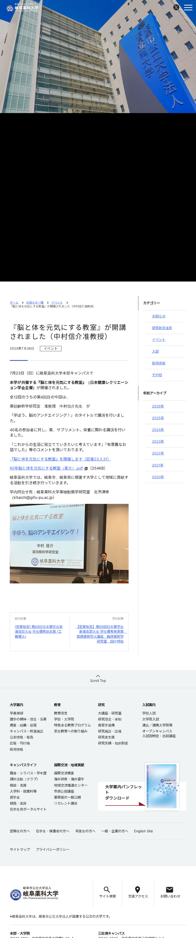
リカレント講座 (65, 803)
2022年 (158, 453)
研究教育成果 (162, 328)
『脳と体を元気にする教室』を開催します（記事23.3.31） (60, 459)
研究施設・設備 (109, 731)
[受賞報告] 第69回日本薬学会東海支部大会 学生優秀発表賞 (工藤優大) (39, 631)
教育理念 (60, 713)
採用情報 (158, 363)
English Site (143, 831)
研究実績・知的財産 (113, 743)
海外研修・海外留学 (69, 779)
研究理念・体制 (109, 719)
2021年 (157, 465)
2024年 (158, 430)
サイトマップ (20, 849)
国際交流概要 (64, 773)
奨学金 (15, 797)
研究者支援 (106, 737)
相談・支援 (18, 785)
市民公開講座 (64, 791)
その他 (157, 375)
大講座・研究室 (109, 713)
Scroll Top (98, 681)
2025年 (158, 418)
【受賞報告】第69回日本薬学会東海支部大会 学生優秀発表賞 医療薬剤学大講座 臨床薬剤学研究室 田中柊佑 (101, 634)
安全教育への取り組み (70, 731)
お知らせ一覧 (35, 302)
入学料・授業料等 (23, 791)
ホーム (14, 302)
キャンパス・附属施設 (26, 731)
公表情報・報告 (21, 737)
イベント (57, 302)
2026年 (158, 406)
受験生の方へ (20, 831)
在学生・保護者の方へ (52, 831)
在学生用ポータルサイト (28, 809)
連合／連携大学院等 (157, 725)
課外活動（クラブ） (25, 779)
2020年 (158, 477)
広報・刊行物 (20, 743)
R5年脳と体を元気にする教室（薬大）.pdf (46, 468)
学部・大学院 (64, 719)
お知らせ (158, 316)
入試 (155, 351)
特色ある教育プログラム (72, 725)
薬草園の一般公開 (67, 797)
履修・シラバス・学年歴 (28, 773)
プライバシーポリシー (52, 849)
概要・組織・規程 (23, 725)
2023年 (158, 441)
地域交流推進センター (70, 785)
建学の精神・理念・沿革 (28, 719)
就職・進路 (18, 803)
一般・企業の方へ (114, 831)
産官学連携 (106, 725)
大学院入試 (150, 719)
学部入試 (149, 713)
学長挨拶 (16, 713)
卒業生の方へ (85, 831)
